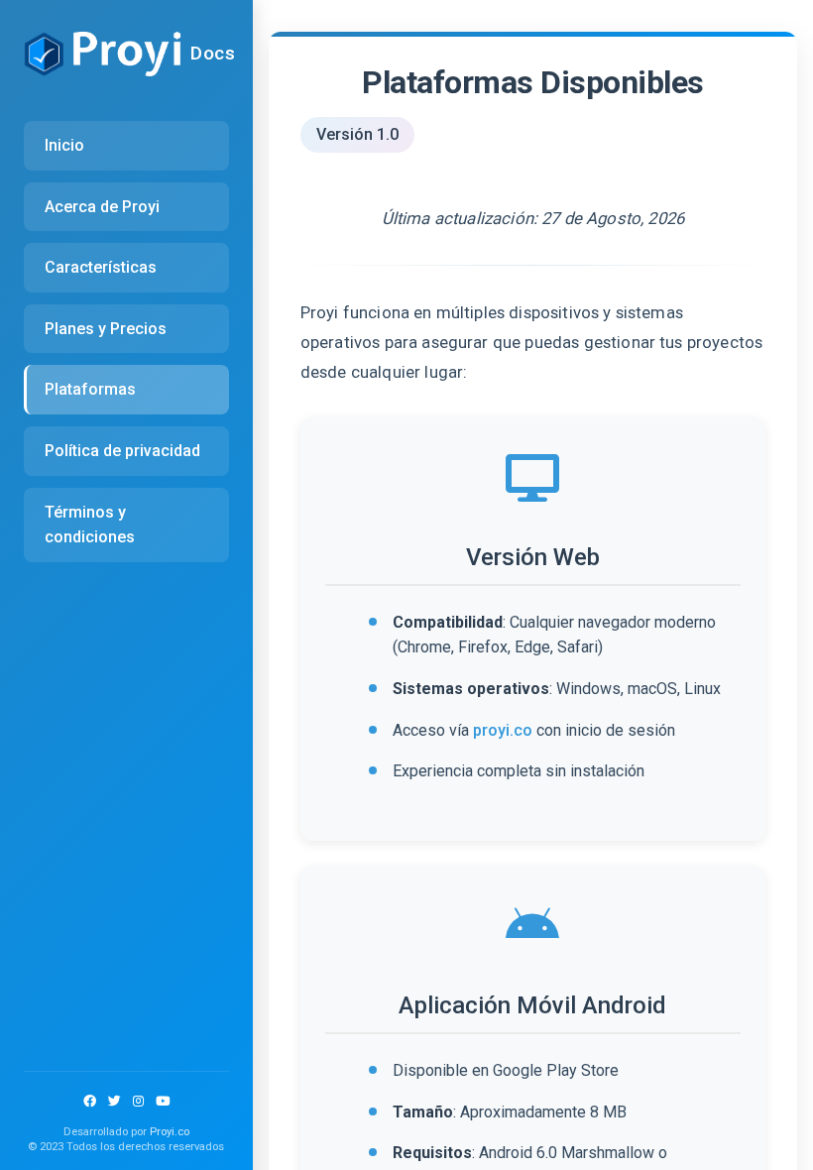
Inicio (64, 145)
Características (101, 267)
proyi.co (502, 730)
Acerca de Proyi (102, 206)
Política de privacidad (122, 450)
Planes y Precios (106, 328)
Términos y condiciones (90, 525)
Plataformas (90, 389)
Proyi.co (169, 1131)
